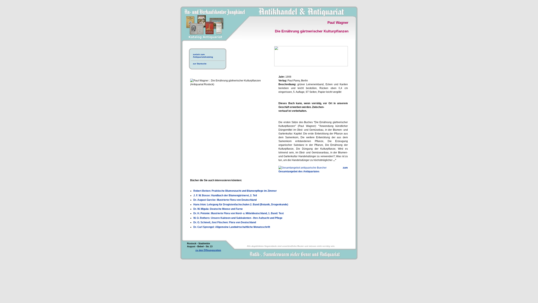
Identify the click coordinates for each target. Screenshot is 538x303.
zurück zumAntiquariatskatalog (203, 55)
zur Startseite (200, 63)
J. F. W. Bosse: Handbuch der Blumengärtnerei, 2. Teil (225, 195)
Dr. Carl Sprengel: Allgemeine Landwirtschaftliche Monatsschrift (231, 227)
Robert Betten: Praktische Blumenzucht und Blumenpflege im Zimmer (235, 190)
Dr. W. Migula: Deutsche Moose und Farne (218, 208)
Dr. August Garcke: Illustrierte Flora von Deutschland (225, 199)
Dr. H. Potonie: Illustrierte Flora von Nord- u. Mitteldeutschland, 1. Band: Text (238, 213)
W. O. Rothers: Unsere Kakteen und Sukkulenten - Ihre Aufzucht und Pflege (237, 218)
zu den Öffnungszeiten (208, 250)
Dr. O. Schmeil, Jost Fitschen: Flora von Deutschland (224, 222)
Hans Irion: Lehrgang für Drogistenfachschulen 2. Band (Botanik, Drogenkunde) (240, 204)
